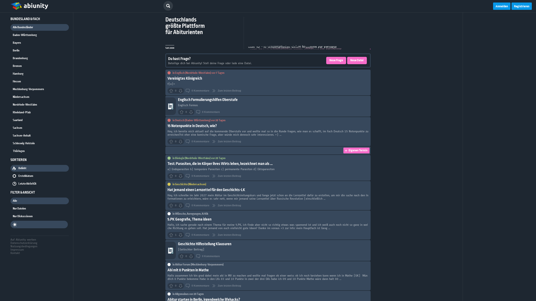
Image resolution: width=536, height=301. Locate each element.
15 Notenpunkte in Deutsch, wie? (192, 126)
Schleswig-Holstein (24, 143)
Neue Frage (336, 60)
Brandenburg (20, 58)
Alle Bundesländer (23, 27)
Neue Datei (357, 60)
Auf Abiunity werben (23, 239)
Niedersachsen (21, 97)
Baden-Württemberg (25, 35)
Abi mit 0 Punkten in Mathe (188, 270)
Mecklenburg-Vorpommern (28, 89)
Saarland (18, 120)
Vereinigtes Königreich (185, 78)
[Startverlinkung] (29, 6)
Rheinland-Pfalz (22, 112)
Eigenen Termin (358, 150)
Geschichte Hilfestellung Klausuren (204, 244)
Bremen (17, 66)
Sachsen (17, 128)
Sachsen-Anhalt (22, 136)
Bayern (17, 43)
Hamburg (18, 74)
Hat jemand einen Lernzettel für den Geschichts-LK (206, 190)
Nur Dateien (19, 208)
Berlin (16, 50)
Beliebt (22, 168)
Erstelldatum (25, 176)
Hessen (17, 81)
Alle (15, 201)
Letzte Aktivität (27, 184)
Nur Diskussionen (23, 216)
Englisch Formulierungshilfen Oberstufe (208, 99)
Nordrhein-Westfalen (25, 105)
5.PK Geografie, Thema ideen (189, 219)
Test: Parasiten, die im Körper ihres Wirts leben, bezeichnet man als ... (220, 163)
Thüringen (19, 151)
